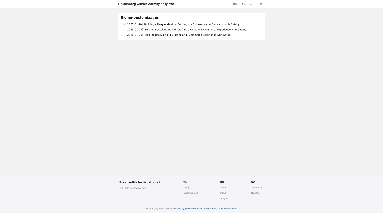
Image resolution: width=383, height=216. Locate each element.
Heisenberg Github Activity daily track (147, 4)
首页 (235, 3)
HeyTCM (255, 193)
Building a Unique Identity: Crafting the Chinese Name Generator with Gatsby (182, 24)
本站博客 (187, 187)
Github (223, 193)
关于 (252, 3)
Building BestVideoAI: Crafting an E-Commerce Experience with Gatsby (179, 34)
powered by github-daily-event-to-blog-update (195, 208)
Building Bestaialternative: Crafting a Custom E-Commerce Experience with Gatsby (186, 29)
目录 (244, 3)
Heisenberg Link (190, 193)
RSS (261, 3)
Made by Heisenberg (227, 208)
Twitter (223, 187)
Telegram (224, 198)
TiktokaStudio (257, 187)
